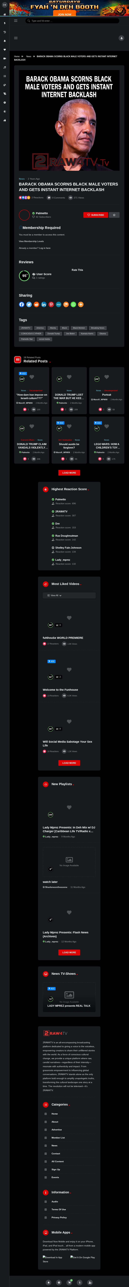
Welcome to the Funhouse (60, 689)
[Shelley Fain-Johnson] (45, 550)
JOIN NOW (64, 14)
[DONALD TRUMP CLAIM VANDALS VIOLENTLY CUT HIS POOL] (31, 426)
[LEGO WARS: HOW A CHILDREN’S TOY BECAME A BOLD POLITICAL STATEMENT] (106, 426)
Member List (58, 1137)
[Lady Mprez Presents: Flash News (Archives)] (69, 912)
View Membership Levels (31, 241)
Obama (103, 334)
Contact (56, 1153)
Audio (55, 1201)
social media (44, 339)
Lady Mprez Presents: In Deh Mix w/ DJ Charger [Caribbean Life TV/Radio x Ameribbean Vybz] (69, 831)
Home (17, 56)
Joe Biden (70, 334)
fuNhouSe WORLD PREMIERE (63, 637)
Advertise (57, 1129)
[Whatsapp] (73, 304)
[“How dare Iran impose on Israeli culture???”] (31, 377)
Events (55, 1177)
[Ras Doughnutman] (45, 538)
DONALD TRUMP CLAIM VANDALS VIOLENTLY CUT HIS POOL (31, 447)
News (28, 56)
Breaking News (97, 328)
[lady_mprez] (45, 562)
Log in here (44, 248)
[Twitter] (29, 304)
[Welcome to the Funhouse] (69, 670)
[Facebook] (21, 304)
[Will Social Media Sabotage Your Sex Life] (69, 722)
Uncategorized (35, 390)
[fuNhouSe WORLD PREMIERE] (69, 618)
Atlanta (53, 328)
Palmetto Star (27, 339)
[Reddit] (36, 304)
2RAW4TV (25, 328)
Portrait (106, 394)
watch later (50, 881)
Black (64, 328)
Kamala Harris (87, 334)
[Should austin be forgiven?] (69, 426)
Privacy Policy (59, 1217)
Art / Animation (65, 440)
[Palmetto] (24, 215)
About (55, 1121)
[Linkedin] (44, 304)
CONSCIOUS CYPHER (31, 334)
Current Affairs (27, 440)
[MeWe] (58, 304)
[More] (81, 304)
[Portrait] (106, 377)
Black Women (79, 328)
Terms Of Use (59, 1209)
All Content (58, 1161)
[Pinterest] (51, 304)
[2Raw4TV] (68, 38)
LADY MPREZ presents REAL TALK (69, 1006)
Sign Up (56, 1169)
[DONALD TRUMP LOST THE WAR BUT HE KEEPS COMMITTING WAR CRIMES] (69, 377)
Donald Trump (54, 334)
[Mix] (66, 304)
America (40, 328)
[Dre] (45, 525)
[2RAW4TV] (45, 513)
